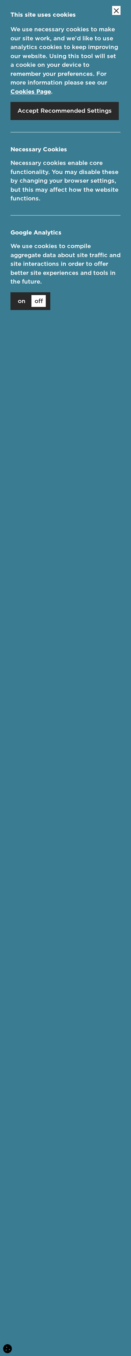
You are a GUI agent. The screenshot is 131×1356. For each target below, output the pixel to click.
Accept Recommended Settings (64, 110)
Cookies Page (30, 91)
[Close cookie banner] (116, 10)
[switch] (30, 301)
